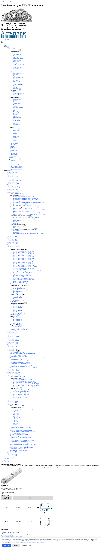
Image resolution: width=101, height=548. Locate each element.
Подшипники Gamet (12, 242)
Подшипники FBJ (12, 236)
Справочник (10, 157)
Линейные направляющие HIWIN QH (23, 261)
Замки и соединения (16, 102)
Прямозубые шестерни (19, 288)
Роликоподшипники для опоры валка (20, 362)
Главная (6, 45)
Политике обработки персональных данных (36, 542)
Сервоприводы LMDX (19, 300)
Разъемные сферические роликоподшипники (22, 440)
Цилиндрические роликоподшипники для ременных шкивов (26, 365)
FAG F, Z (15, 223)
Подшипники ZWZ (12, 457)
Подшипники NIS (12, 346)
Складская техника (15, 156)
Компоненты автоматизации (17, 82)
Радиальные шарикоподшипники (19, 436)
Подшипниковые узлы (16, 359)
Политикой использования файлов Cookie (19, 540)
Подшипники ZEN (12, 455)
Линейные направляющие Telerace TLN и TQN (26, 384)
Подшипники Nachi (12, 342)
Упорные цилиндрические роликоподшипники (23, 444)
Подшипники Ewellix (12, 189)
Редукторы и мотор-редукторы (18, 76)
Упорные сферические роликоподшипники (21, 447)
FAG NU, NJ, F (17, 221)
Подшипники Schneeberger (14, 400)
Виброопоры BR (17, 322)
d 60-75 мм (16, 416)
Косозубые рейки (18, 291)
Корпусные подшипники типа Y (19, 433)
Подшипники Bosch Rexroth (14, 180)
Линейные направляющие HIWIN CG (23, 265)
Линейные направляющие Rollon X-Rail (24, 381)
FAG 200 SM (16, 230)
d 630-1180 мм (17, 426)
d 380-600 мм (16, 424)
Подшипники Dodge (12, 185)
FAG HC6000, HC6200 (19, 226)
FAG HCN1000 (17, 227)
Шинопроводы (14, 143)
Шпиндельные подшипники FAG (22, 205)
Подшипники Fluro (12, 239)
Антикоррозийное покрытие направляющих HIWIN (27, 271)
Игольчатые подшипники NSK (18, 355)
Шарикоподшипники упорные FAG (23, 201)
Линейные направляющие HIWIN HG (23, 251)
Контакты (6, 461)
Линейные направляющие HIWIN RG (23, 268)
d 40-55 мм (16, 414)
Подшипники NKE (12, 347)
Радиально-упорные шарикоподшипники (21, 437)
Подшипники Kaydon (13, 336)
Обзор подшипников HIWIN (17, 248)
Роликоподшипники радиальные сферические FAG (27, 212)
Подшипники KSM (12, 339)
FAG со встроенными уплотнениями (20, 235)
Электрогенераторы (18, 93)
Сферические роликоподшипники (19, 441)
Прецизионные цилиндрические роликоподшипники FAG (29, 210)
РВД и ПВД (13, 144)
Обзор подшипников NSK (17, 352)
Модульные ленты (16, 105)
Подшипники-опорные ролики (18, 448)
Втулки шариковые (18, 282)
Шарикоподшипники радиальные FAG (23, 196)
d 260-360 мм (16, 423)
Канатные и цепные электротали (16, 140)
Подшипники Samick (12, 398)
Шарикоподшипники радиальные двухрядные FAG (27, 199)
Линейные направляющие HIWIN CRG (24, 264)
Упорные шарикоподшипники (18, 428)
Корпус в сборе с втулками (20, 281)
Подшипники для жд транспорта (19, 356)
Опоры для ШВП (18, 326)
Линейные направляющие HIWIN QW (23, 256)
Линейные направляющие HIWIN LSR (23, 254)
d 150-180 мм (16, 420)
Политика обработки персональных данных (16, 165)
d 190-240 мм (16, 421)
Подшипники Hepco (12, 245)
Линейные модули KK (19, 304)
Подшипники (17, 88)
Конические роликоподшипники (19, 438)
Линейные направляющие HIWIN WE (23, 262)
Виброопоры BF (17, 319)
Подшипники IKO (12, 330)
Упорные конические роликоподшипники (21, 443)
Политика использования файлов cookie (16, 162)
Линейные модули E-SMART (21, 395)
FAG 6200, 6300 (17, 220)
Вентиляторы (13, 147)
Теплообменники (14, 149)
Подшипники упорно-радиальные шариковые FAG (27, 217)
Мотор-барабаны (17, 112)
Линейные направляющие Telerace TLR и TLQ (26, 386)
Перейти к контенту (6, 1)
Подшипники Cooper (12, 182)
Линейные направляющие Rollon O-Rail (24, 379)
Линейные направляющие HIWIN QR (23, 258)
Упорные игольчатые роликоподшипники (21, 446)
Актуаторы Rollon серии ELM (21, 389)
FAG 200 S (16, 232)
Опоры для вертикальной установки (23, 278)
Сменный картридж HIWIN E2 (21, 269)
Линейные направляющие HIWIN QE (23, 259)
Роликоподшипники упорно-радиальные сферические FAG (29, 214)
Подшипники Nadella (12, 343)
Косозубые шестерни (19, 293)
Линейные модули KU (19, 309)
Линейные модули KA (19, 311)
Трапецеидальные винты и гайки (19, 284)
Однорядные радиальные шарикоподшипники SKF (27, 409)
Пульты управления (16, 134)
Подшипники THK (12, 454)
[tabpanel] (50, 465)
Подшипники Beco (12, 179)
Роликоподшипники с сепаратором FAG (24, 208)
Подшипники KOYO (12, 337)
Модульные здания (15, 151)
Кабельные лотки (18, 58)
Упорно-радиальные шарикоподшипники (21, 430)
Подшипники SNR (12, 402)
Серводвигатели (17, 297)
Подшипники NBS (12, 345)
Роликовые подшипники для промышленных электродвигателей (27, 358)
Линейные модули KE (19, 307)
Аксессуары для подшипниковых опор (23, 328)
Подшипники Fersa (12, 238)
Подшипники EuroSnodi (13, 187)
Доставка (6, 460)
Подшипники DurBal (12, 186)
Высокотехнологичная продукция (19, 450)
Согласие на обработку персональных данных (16, 168)
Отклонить (15, 545)
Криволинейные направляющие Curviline (24, 382)
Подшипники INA (12, 332)
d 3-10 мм (15, 410)
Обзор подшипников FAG (17, 193)
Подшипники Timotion (13, 453)
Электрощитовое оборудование (17, 68)
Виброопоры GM (18, 323)
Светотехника (17, 60)
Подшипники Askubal (13, 176)
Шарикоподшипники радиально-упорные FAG (26, 198)
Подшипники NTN (12, 369)
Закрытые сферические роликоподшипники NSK (23, 353)
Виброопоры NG (17, 320)
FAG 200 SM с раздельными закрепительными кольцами (28, 233)
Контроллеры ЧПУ (15, 301)
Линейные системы (16, 79)
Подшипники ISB (12, 333)
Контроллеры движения (19, 298)
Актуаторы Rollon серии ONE (21, 391)
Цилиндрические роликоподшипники (20, 427)
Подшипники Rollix (12, 373)
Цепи (14, 110)
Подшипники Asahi (12, 175)
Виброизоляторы (17, 317)
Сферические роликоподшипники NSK (20, 363)
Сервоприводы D (18, 296)
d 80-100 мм (16, 417)
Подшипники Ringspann (13, 372)
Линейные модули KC (19, 306)
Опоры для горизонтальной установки (23, 279)
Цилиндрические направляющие (22, 275)
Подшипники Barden (12, 177)
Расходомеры (13, 153)
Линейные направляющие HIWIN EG (23, 252)
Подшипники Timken (12, 451)
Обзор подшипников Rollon (17, 376)
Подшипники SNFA (12, 401)
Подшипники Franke (12, 240)
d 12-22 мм (16, 411)
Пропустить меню (5, 39)
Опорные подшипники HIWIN (18, 329)
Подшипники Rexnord (13, 370)
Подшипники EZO (12, 190)
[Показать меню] (1, 41)
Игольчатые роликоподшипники (19, 434)
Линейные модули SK (19, 313)
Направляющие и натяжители (18, 108)
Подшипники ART (12, 173)
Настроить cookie (26, 545)
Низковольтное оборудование (17, 53)
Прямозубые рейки (18, 287)
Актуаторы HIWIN (15, 314)
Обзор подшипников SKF (17, 406)
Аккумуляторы (17, 94)
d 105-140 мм (16, 419)
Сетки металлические (17, 116)
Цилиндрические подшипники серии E (20, 366)
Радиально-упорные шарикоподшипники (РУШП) (23, 368)
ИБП (14, 91)
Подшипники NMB (12, 349)
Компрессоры (13, 150)
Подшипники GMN (12, 243)
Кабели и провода (15, 56)
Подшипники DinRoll (13, 183)
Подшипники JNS (12, 335)
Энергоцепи (13, 154)
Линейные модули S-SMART (21, 394)
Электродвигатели (18, 84)
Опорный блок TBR (18, 277)
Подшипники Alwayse (13, 172)
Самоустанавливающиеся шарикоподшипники (22, 431)
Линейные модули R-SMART (21, 397)
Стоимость (7, 458)
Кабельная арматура (16, 62)
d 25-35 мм (16, 413)
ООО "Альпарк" (11, 48)
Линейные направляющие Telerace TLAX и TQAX (27, 385)
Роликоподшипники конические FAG (23, 211)
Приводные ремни (16, 114)
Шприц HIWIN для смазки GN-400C (23, 272)
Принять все (6, 545)
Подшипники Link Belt (13, 340)
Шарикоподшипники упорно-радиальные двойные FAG (28, 202)
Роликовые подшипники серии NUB (20, 360)
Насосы (12, 146)
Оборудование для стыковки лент (17, 120)
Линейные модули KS (19, 310)
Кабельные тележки (16, 131)
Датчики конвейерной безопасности (17, 125)
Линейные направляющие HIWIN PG (23, 255)
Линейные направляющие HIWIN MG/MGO (25, 266)
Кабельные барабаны (16, 137)
